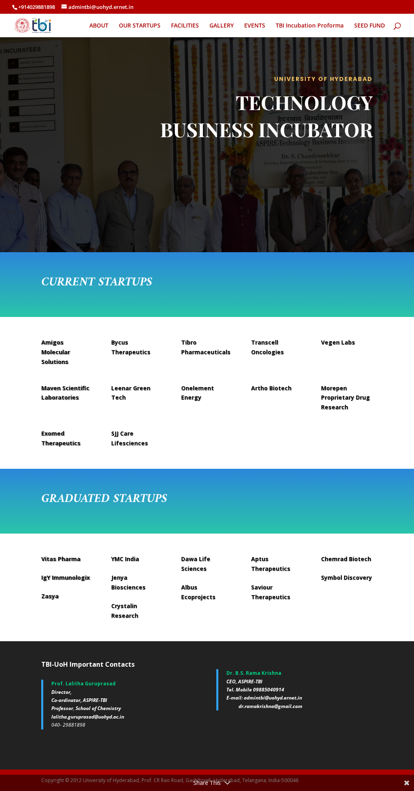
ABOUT (98, 26)
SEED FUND (369, 26)
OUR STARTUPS (140, 26)
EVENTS (254, 26)
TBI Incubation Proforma (310, 26)
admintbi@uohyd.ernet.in (273, 697)
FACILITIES (185, 26)
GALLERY (221, 26)
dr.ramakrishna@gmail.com (270, 706)
